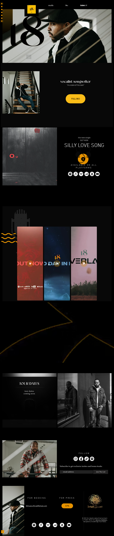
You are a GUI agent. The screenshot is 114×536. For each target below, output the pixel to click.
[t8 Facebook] (81, 459)
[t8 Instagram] (75, 459)
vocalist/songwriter (75, 81)
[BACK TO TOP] (2, 532)
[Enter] (28, 57)
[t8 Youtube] (97, 174)
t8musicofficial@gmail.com (36, 506)
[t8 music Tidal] (81, 174)
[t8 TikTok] (86, 459)
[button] (75, 98)
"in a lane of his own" (75, 85)
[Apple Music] (75, 174)
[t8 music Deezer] (86, 174)
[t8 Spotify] (70, 174)
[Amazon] (92, 174)
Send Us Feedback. (101, 520)
